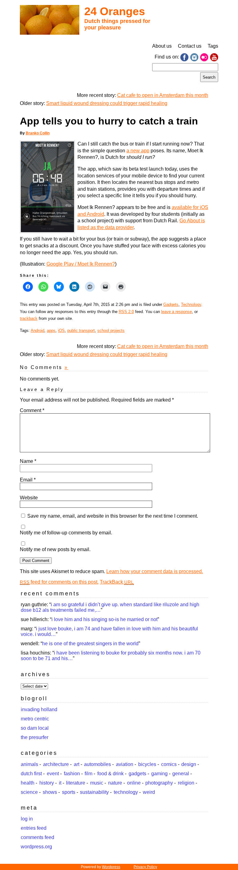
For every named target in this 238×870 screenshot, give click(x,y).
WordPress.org (36, 846)
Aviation (124, 764)
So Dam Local (35, 728)
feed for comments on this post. (59, 582)
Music (96, 782)
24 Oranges (114, 11)
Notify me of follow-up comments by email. (66, 532)
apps (51, 330)
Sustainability (94, 792)
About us (162, 46)
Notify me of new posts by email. (55, 549)
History (46, 782)
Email (28, 479)
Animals (29, 764)
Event (53, 773)
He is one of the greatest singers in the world (90, 643)
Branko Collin (38, 133)
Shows (50, 792)
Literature (75, 782)
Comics (169, 764)
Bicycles (147, 764)
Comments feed (37, 837)
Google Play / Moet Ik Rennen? (80, 264)
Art (76, 764)
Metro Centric (35, 718)
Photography (159, 782)
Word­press (111, 867)
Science (29, 792)
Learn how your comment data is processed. (154, 571)
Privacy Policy (145, 867)
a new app (137, 150)
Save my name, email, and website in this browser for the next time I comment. (112, 516)
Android (37, 330)
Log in (27, 818)
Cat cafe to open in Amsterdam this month (162, 95)
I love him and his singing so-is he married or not (104, 619)
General (180, 773)
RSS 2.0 (126, 311)
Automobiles (97, 764)
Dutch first (31, 773)
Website (29, 497)
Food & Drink (110, 773)
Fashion (72, 773)
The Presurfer (34, 737)
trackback (28, 318)
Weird (149, 792)
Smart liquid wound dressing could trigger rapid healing (106, 103)
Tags (213, 46)
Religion (186, 782)
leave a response (176, 311)
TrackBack (117, 582)
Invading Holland (39, 709)
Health (27, 782)
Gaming (159, 773)
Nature (115, 782)
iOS (61, 330)
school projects (111, 330)
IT (60, 782)
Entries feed (33, 828)
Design (188, 764)
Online (134, 782)
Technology (191, 304)
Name (28, 461)
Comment (32, 410)
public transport (81, 330)
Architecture (56, 764)
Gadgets (170, 304)
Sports (68, 792)
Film (88, 773)
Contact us (189, 46)
